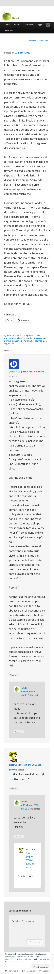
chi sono (17, 25)
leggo (40, 25)
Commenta (35, 942)
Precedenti (31, 40)
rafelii (19, 340)
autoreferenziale (13, 338)
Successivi (45, 40)
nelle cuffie (9, 30)
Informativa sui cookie (14, 962)
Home (7, 25)
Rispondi (14, 675)
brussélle (27, 338)
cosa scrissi (28, 25)
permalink (40, 340)
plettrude (14, 764)
